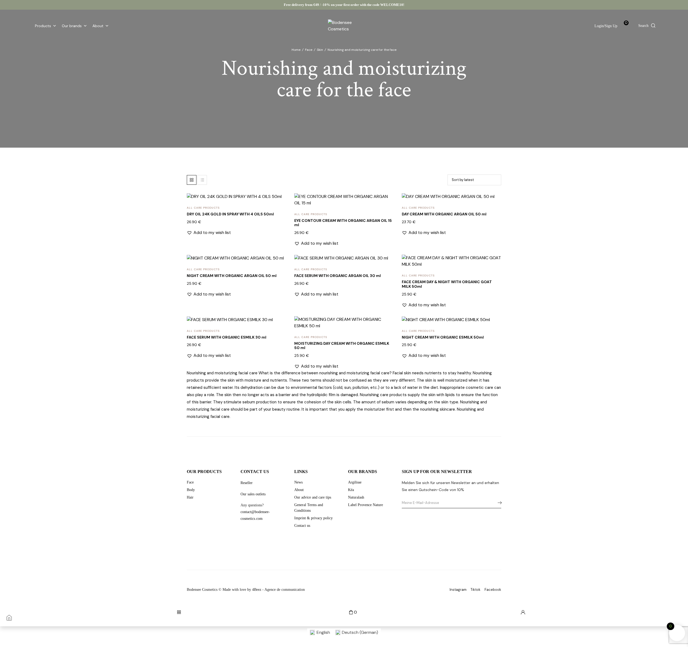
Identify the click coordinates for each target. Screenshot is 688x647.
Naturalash (356, 497)
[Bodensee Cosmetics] (344, 25)
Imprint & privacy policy (313, 518)
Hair (190, 497)
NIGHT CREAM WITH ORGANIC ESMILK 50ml (443, 337)
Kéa (351, 490)
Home (296, 50)
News (298, 482)
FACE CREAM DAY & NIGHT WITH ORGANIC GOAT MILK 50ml (447, 284)
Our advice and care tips (312, 497)
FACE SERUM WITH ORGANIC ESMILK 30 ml (226, 337)
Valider (498, 502)
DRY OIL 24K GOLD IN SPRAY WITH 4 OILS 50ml (230, 214)
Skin (320, 50)
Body (191, 490)
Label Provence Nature (365, 505)
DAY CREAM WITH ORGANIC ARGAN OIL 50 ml (444, 214)
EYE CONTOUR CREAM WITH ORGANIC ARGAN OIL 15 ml (343, 222)
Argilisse (354, 482)
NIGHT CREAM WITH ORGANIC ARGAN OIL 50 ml (232, 275)
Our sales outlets (253, 494)
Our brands (72, 25)
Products (43, 25)
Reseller (247, 483)
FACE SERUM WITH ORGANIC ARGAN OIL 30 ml (337, 275)
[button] (279, 203)
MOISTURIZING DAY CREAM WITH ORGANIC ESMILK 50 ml (341, 345)
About (97, 25)
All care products (203, 207)
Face (308, 50)
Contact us (302, 526)
